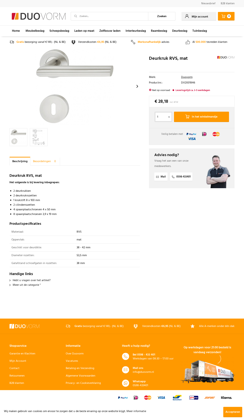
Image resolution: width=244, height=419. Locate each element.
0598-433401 (183, 177)
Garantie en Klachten (22, 353)
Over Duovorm (75, 353)
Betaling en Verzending (80, 368)
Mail (163, 177)
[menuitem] (208, 3)
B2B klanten (228, 3)
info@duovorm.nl (143, 372)
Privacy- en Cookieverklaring (83, 383)
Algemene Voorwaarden (80, 376)
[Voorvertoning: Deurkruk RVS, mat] (39, 137)
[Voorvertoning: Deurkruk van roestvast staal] (18, 137)
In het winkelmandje (204, 117)
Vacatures (72, 361)
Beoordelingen (44, 161)
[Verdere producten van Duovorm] (226, 62)
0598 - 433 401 (146, 354)
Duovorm (187, 77)
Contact (14, 368)
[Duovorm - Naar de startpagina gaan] (38, 16)
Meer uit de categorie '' (26, 285)
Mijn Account (17, 361)
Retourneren (17, 376)
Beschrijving (20, 161)
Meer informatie (136, 411)
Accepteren (232, 412)
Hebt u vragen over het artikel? (31, 280)
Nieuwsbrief (208, 3)
